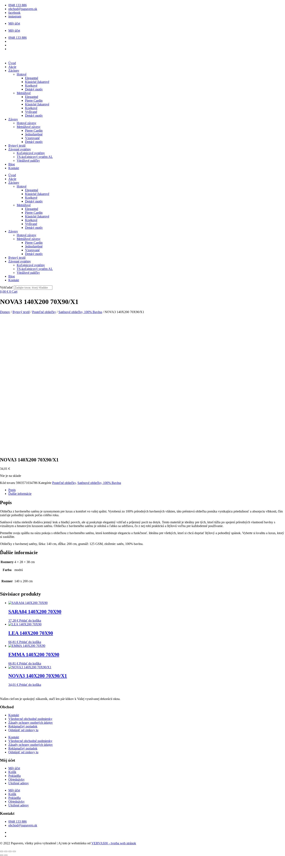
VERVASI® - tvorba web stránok (113, 843)
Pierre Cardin (34, 100)
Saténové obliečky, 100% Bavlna (80, 312)
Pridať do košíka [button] (30, 620)
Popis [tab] (12, 490)
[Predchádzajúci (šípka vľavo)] (1, 855)
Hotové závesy (26, 123)
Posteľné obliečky (44, 312)
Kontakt (13, 168)
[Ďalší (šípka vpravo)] (6, 855)
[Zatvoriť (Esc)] (14, 851)
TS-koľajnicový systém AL (35, 157)
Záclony (13, 70)
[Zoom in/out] (1, 851)
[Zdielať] (10, 851)
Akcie (12, 67)
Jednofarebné (34, 134)
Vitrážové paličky (28, 160)
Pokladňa (14, 775)
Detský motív (34, 89)
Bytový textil (16, 145)
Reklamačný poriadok (22, 726)
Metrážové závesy (28, 127)
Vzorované (32, 138)
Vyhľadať (6, 287)
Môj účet (14, 23)
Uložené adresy (18, 783)
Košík (12, 772)
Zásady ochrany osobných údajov (30, 722)
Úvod (12, 63)
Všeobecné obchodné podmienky (30, 719)
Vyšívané (31, 112)
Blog (11, 164)
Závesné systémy (19, 149)
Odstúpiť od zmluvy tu (23, 730)
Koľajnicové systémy (31, 153)
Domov (5, 312)
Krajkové (31, 85)
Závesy (13, 119)
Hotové (21, 74)
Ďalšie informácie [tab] (20, 493)
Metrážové (24, 93)
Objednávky (16, 779)
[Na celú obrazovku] (6, 851)
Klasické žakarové (37, 82)
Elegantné (31, 78)
